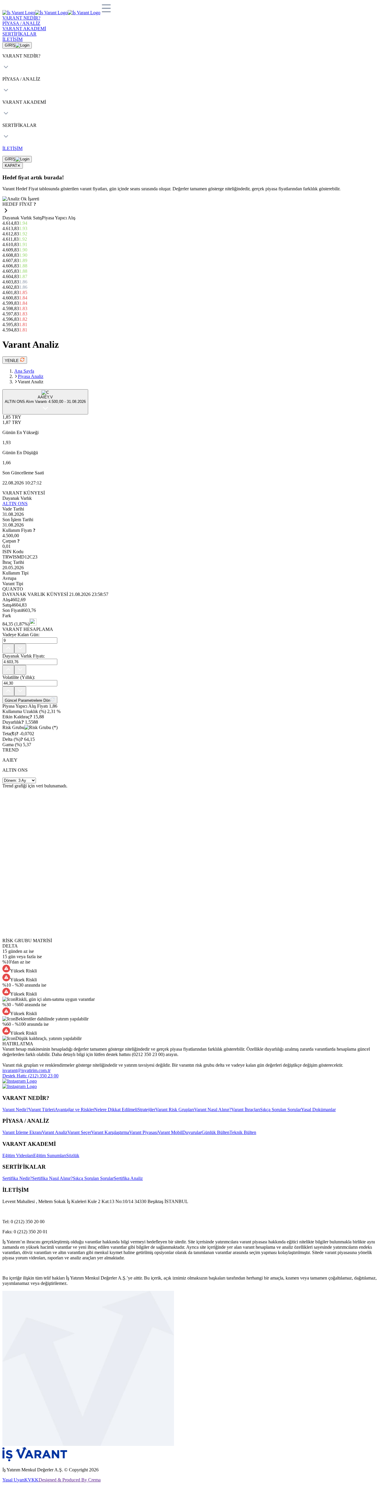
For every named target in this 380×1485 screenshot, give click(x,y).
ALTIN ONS (15, 503)
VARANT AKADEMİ (24, 28)
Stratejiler (146, 1109)
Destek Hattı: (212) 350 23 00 (30, 1075)
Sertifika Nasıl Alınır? (52, 1178)
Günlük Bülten (215, 1132)
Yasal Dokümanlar (318, 1109)
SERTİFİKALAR (19, 33)
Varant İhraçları (245, 1109)
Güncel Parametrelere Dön (27, 700)
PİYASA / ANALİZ (21, 23)
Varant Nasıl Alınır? (212, 1109)
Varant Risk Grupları (174, 1109)
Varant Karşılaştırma (110, 1132)
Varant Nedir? (15, 1109)
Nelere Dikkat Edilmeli (115, 1109)
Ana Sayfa (24, 371)
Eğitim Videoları (17, 1155)
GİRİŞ (10, 45)
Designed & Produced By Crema (70, 1479)
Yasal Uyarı (13, 1479)
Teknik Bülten (242, 1132)
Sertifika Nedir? (17, 1178)
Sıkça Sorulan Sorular (280, 1109)
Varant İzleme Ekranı (22, 1132)
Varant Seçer (79, 1132)
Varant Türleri (41, 1109)
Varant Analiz (54, 1132)
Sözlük (72, 1155)
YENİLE (12, 360)
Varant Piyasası (143, 1132)
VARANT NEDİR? (21, 17)
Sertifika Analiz (128, 1178)
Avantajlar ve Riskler (74, 1109)
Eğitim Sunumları (49, 1155)
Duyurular (192, 1132)
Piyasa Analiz (30, 376)
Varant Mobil (170, 1132)
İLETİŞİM (12, 39)
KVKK (31, 1479)
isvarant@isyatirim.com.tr (26, 1070)
